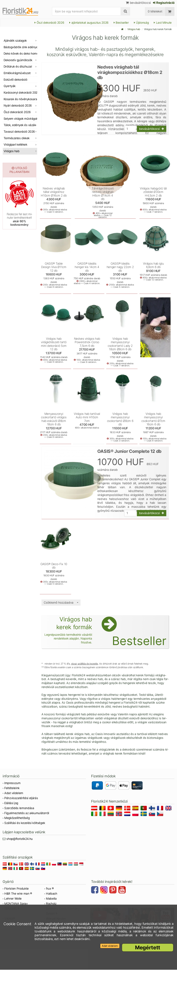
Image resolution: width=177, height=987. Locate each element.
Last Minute (163, 22)
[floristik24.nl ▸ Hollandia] (128, 814)
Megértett (147, 947)
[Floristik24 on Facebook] (95, 890)
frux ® (50, 888)
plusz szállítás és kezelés (84, 663)
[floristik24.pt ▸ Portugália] (144, 809)
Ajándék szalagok (15, 40)
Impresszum (12, 783)
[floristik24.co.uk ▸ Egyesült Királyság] (169, 809)
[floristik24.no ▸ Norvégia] (119, 814)
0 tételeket (155, 11)
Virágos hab (133, 29)
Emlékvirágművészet (17, 73)
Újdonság (142, 22)
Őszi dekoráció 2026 (50, 22)
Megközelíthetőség (17, 818)
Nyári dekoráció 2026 (18, 105)
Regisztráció (165, 2)
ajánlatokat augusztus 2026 (90, 22)
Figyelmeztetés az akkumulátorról (26, 813)
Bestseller (122, 22)
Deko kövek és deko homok (20, 53)
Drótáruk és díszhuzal (18, 66)
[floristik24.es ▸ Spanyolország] (136, 809)
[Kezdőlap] (122, 29)
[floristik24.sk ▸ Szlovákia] (152, 814)
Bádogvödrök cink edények (20, 47)
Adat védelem (13, 793)
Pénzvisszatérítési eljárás (21, 798)
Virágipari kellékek (15, 144)
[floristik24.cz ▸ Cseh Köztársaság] (160, 814)
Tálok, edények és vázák (20, 125)
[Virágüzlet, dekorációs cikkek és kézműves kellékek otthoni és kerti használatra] (23, 11)
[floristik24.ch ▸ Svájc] (111, 809)
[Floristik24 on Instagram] (104, 890)
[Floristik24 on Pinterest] (113, 890)
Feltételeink (12, 788)
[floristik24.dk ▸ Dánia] (128, 809)
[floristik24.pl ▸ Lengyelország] (136, 814)
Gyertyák (10, 86)
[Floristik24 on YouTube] (122, 890)
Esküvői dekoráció (15, 79)
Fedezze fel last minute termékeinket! (19, 219)
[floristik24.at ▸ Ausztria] (95, 809)
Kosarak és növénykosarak (20, 99)
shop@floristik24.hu (19, 839)
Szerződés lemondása (19, 808)
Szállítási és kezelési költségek (24, 823)
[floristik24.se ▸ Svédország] (144, 814)
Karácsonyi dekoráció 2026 (20, 92)
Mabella (51, 898)
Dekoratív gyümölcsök (18, 60)
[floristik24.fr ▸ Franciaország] (160, 809)
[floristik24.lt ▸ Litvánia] (111, 814)
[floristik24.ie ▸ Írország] (95, 814)
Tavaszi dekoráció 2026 (19, 131)
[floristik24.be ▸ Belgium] (103, 809)
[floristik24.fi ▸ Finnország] (152, 809)
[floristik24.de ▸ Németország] (119, 809)
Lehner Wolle (13, 898)
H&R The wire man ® (18, 893)
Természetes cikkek (17, 138)
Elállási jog (11, 803)
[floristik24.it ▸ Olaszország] (103, 814)
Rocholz (51, 903)
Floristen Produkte (16, 888)
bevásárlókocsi (140, 2)
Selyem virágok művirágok (20, 118)
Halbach (51, 893)
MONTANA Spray (16, 903)
